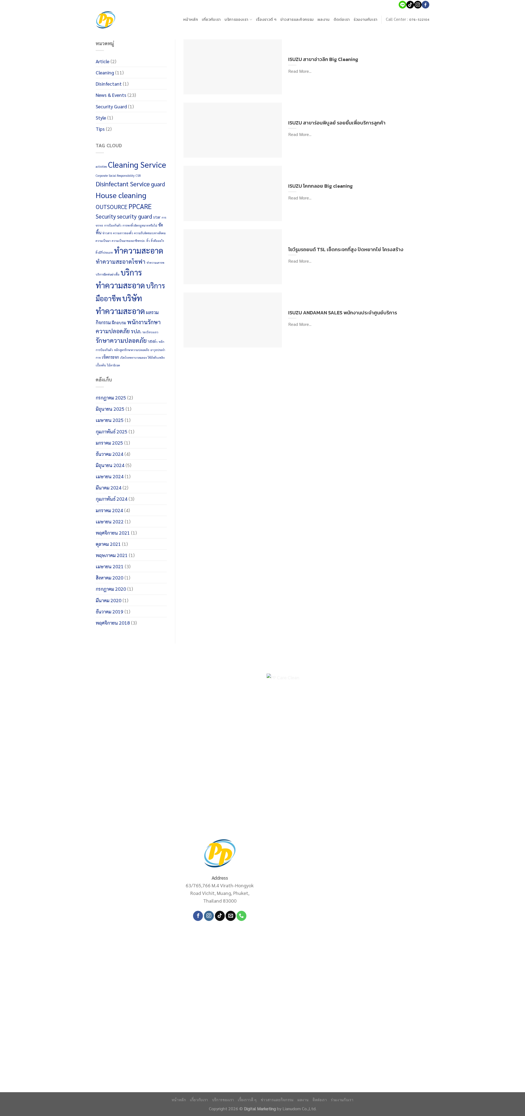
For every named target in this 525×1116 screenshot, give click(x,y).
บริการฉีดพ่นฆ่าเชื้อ (107, 274)
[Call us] (241, 916)
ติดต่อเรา (342, 19)
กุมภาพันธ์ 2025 (111, 431)
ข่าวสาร (107, 233)
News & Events (111, 95)
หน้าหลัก (190, 19)
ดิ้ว (148, 240)
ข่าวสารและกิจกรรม (297, 19)
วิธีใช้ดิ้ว (153, 341)
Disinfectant (109, 83)
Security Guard (111, 106)
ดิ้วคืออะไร (157, 240)
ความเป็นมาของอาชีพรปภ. (128, 240)
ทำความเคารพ (155, 262)
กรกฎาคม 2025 (111, 397)
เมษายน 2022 (110, 521)
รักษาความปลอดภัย (121, 340)
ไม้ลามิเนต (113, 365)
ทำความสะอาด (138, 250)
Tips (100, 129)
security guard (134, 216)
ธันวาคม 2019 (109, 611)
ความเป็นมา (103, 240)
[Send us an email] (230, 916)
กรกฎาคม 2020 (111, 588)
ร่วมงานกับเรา (365, 19)
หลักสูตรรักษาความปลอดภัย (131, 350)
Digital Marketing (260, 1108)
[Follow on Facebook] (198, 916)
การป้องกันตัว (112, 225)
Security (106, 216)
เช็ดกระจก (110, 357)
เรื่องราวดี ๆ (266, 19)
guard (158, 184)
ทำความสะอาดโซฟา (120, 261)
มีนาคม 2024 (108, 487)
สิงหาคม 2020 (109, 577)
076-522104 (419, 19)
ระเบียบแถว (150, 332)
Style (101, 117)
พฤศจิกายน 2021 (113, 532)
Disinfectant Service (123, 183)
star (157, 216)
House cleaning (121, 195)
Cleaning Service (137, 164)
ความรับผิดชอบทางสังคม (150, 233)
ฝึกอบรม (119, 322)
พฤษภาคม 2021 (112, 555)
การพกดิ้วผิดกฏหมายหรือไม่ (139, 225)
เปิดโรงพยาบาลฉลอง (133, 357)
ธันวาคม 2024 (109, 454)
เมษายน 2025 (110, 420)
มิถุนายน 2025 (110, 408)
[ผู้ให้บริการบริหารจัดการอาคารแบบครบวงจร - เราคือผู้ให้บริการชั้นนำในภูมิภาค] (106, 20)
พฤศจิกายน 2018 (113, 622)
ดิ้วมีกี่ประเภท (104, 252)
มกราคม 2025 (109, 442)
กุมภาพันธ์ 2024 (111, 498)
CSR (138, 175)
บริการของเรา (236, 19)
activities (101, 166)
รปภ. (136, 331)
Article (102, 61)
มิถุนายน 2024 (110, 465)
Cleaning (105, 72)
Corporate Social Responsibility (115, 175)
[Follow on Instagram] (209, 916)
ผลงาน (323, 19)
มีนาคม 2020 (108, 600)
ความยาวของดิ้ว (123, 233)
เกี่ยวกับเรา (211, 19)
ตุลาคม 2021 (108, 544)
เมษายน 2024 (110, 476)
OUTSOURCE (111, 206)
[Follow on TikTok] (220, 916)
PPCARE (140, 206)
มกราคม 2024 (109, 510)
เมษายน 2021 (110, 566)
